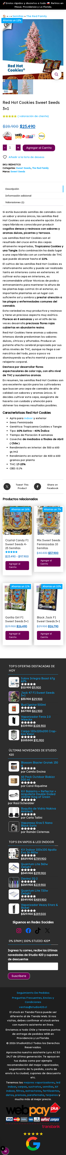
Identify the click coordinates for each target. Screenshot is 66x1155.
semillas (48, 1086)
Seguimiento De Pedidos (33, 992)
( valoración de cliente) (33, 116)
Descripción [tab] (12, 188)
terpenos (51, 1095)
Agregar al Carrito (39, 147)
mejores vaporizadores (39, 1082)
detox (10, 1095)
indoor (28, 418)
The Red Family (36, 16)
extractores (33, 1090)
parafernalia (35, 1095)
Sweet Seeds (23, 168)
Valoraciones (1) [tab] (14, 202)
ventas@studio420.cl (33, 1007)
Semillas (18, 16)
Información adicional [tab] (18, 195)
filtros (20, 1090)
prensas (20, 1095)
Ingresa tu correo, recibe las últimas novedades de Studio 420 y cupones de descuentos (33, 955)
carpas (22, 1086)
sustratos (34, 1086)
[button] (56, 74)
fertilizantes (51, 1090)
